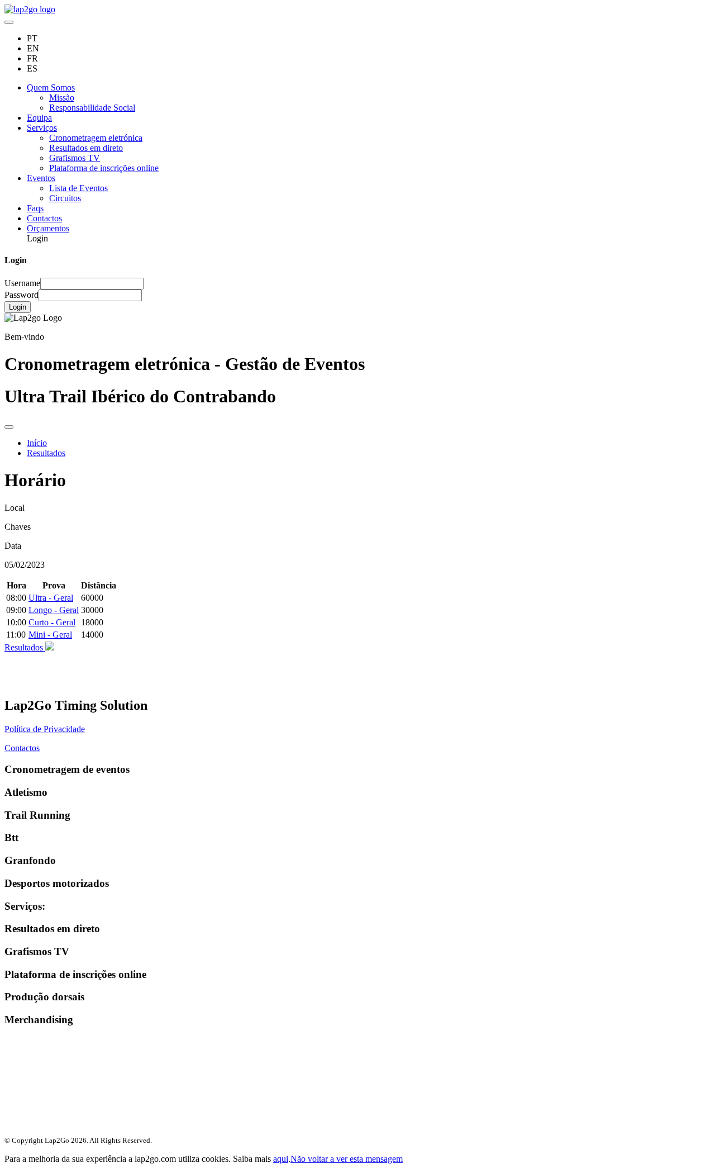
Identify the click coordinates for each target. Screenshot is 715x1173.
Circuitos (65, 198)
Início (37, 443)
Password (21, 295)
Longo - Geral (53, 610)
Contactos (44, 218)
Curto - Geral (51, 622)
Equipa (39, 117)
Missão (61, 97)
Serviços (42, 127)
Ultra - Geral (50, 597)
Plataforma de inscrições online (104, 168)
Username (22, 283)
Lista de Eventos (78, 188)
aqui (280, 1158)
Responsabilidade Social (92, 107)
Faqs (35, 208)
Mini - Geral (50, 634)
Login (17, 307)
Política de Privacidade (44, 729)
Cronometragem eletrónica (95, 138)
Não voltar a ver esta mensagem (346, 1158)
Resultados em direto (86, 148)
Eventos (41, 178)
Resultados (46, 453)
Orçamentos (48, 228)
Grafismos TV (74, 158)
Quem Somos (51, 87)
